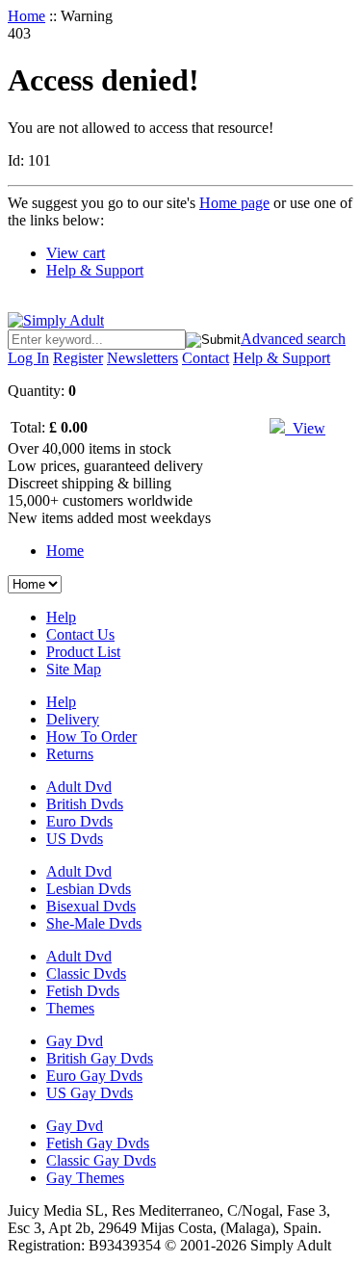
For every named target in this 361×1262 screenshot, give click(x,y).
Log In (28, 358)
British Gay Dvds (99, 1058)
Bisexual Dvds (91, 906)
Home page (234, 203)
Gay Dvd (74, 1041)
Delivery (72, 719)
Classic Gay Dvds (101, 1160)
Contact (205, 358)
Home (26, 16)
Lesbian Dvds (88, 889)
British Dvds (84, 804)
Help (61, 617)
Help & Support (94, 270)
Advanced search (293, 338)
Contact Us (80, 634)
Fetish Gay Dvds (97, 1143)
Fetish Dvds (82, 991)
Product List (83, 652)
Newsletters (142, 358)
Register (78, 358)
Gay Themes (85, 1178)
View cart (75, 253)
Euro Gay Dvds (94, 1075)
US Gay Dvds (89, 1093)
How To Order (91, 736)
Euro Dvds (79, 821)
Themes (70, 1008)
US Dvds (74, 838)
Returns (69, 754)
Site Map (73, 669)
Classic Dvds (86, 973)
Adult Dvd (79, 786)
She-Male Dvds (94, 923)
